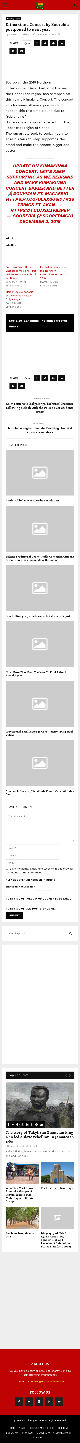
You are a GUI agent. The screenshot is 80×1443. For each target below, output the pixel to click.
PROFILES (27, 1433)
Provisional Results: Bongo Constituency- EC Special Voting (39, 733)
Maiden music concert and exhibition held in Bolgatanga (19, 295)
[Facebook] (19, 1401)
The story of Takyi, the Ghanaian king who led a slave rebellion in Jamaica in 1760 (40, 1137)
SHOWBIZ (38, 1437)
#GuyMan (24, 193)
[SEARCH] (70, 933)
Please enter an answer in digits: (31, 880)
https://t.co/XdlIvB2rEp (40, 210)
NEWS (22, 1428)
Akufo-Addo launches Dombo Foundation (32, 500)
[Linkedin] (49, 1401)
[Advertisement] (43, 69)
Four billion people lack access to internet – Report (38, 616)
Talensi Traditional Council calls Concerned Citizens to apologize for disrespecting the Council (40, 558)
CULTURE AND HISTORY (41, 1428)
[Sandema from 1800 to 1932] (22, 1218)
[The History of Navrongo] (57, 1173)
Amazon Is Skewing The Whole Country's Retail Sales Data (40, 792)
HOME (12, 1428)
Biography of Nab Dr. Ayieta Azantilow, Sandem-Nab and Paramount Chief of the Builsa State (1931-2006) (56, 1239)
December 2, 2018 (40, 221)
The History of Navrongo (57, 1188)
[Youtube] (59, 1401)
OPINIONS (63, 1428)
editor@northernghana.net (47, 1381)
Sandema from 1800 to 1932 (20, 1234)
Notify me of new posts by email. (31, 908)
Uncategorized (13, 19)
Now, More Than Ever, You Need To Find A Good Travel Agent (36, 673)
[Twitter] (29, 1401)
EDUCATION (12, 1433)
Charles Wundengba (20, 34)
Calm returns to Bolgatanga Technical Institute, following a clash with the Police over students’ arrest (40, 407)
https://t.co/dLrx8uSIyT (35, 199)
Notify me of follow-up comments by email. (39, 899)
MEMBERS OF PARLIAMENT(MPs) (54, 1433)
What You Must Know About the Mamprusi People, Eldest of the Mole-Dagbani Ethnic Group (19, 1194)
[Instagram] (39, 1401)
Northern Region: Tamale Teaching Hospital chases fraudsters (40, 430)
